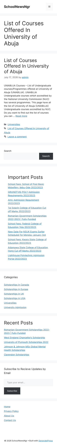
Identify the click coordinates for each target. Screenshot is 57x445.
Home (7, 406)
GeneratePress (46, 440)
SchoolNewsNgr (17, 7)
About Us (9, 415)
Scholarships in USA (14, 298)
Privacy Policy (11, 411)
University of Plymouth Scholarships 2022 (26, 342)
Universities (14, 124)
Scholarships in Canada (16, 284)
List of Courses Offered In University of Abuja (26, 65)
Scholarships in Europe (16, 289)
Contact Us (10, 420)
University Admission (15, 307)
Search (7, 151)
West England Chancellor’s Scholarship (24, 337)
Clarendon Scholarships (16, 354)
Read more (21, 116)
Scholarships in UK (14, 293)
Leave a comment (17, 136)
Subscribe (12, 391)
